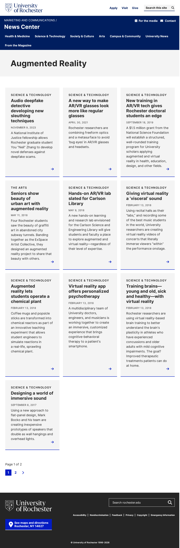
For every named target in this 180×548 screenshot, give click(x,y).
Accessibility (79, 515)
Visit (125, 8)
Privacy (129, 515)
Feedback (117, 515)
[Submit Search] (170, 502)
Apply (113, 8)
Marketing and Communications (30, 20)
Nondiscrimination (99, 515)
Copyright (142, 515)
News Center (22, 26)
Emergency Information (163, 515)
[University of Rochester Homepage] (24, 8)
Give (135, 8)
